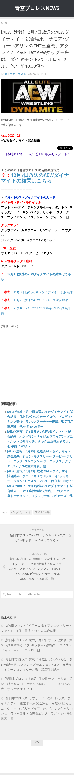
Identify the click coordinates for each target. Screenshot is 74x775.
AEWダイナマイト (21, 512)
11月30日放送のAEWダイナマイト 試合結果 (43, 292)
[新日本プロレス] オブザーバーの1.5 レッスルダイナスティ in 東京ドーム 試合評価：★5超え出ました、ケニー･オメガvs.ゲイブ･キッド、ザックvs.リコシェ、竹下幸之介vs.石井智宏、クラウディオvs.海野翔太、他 (37, 708)
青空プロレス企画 (15, 74)
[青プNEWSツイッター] (33, 761)
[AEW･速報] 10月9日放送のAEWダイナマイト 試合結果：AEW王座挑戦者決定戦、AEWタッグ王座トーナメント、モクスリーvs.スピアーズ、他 (40, 491)
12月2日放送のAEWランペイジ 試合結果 (40, 300)
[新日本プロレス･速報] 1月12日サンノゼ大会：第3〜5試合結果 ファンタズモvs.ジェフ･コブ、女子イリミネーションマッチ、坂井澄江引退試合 (37, 664)
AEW (4, 23)
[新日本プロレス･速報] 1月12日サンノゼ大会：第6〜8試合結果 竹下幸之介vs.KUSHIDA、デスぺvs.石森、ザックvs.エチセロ (37, 684)
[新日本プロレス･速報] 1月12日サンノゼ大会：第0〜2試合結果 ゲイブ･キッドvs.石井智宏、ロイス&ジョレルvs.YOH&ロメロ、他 (37, 645)
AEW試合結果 (42, 512)
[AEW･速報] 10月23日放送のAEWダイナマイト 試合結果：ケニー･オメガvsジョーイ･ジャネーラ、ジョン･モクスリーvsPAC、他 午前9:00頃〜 (40, 476)
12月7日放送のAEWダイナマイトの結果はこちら (35, 178)
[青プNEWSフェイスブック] (41, 761)
